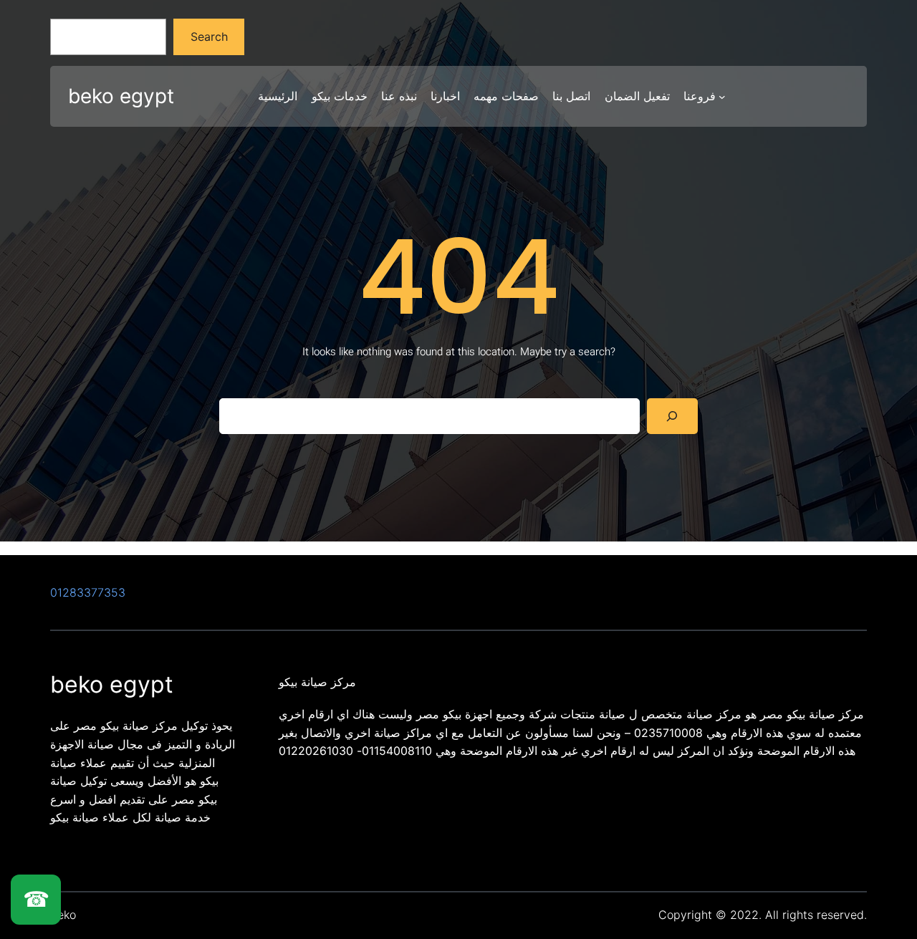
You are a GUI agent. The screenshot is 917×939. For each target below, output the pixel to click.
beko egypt (121, 96)
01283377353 (87, 592)
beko (63, 914)
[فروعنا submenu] (722, 96)
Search (209, 36)
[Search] (672, 415)
